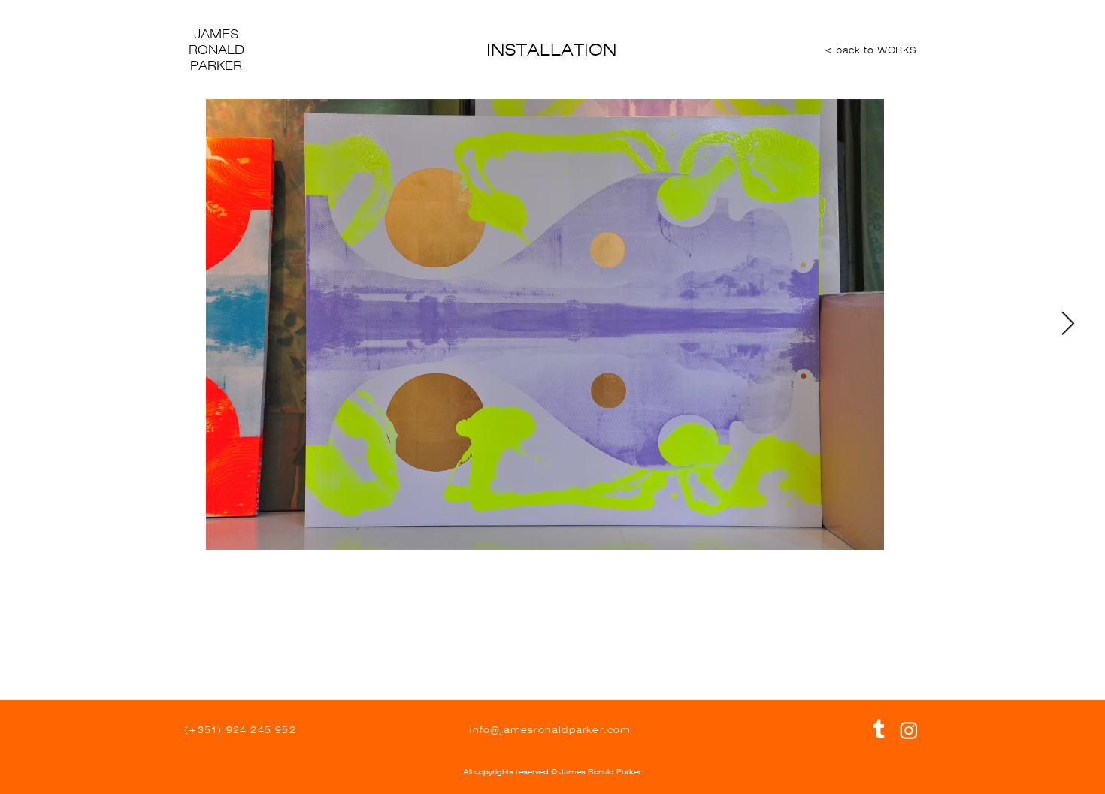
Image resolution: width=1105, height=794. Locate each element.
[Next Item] (1067, 324)
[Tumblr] (878, 730)
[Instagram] (909, 730)
